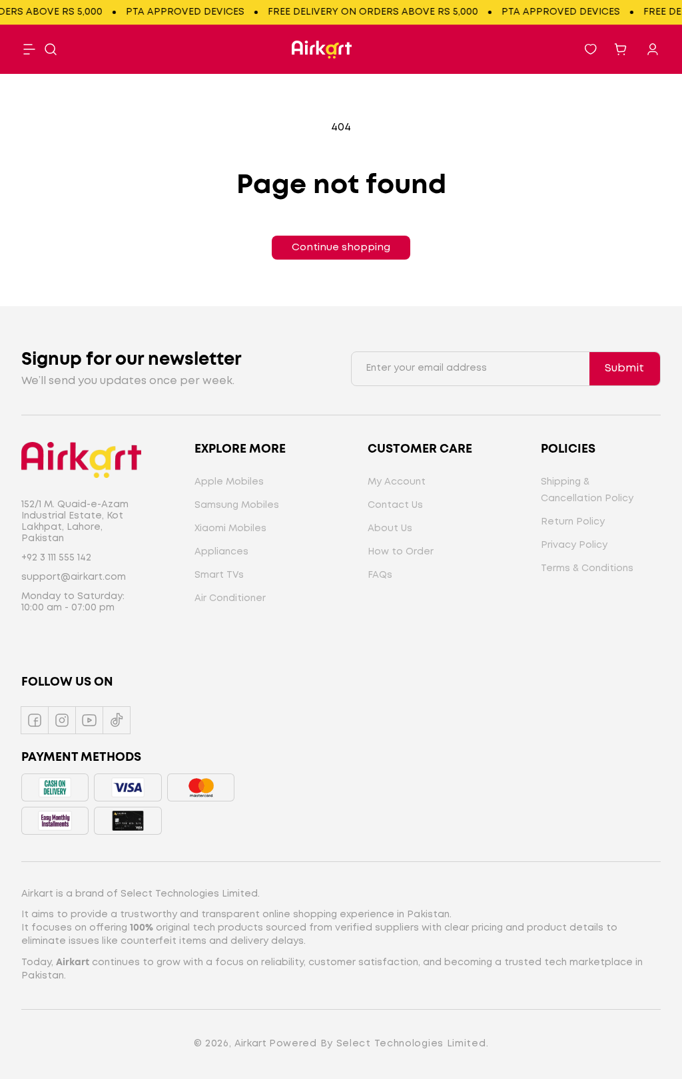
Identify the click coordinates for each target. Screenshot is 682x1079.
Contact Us (395, 505)
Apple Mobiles (229, 482)
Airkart (250, 1044)
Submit (624, 368)
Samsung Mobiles (236, 505)
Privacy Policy (574, 545)
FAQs (380, 575)
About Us (390, 529)
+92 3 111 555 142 (56, 558)
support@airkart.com (73, 577)
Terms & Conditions (587, 568)
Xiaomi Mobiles (230, 529)
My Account (397, 482)
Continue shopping (341, 247)
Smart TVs (219, 575)
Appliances (221, 552)
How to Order (401, 552)
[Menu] (29, 49)
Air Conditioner (230, 598)
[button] (51, 49)
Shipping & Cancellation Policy (587, 490)
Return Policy (573, 522)
